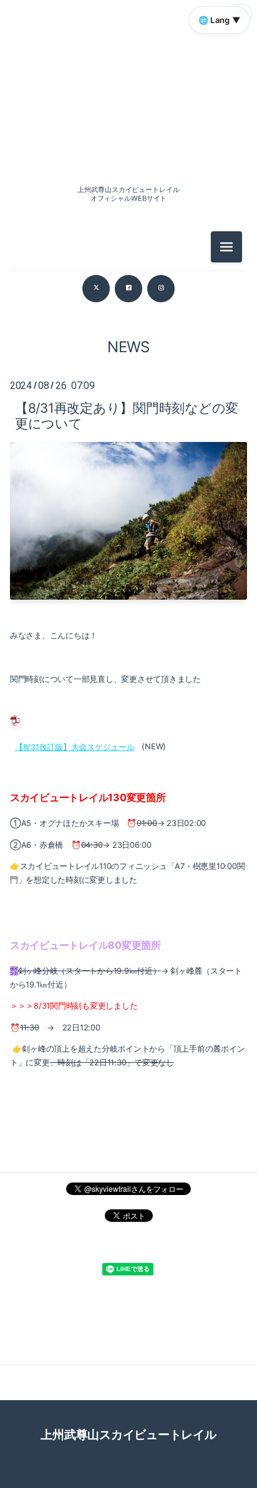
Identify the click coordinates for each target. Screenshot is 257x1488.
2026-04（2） (128, 407)
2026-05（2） (128, 379)
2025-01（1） (128, 575)
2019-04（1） (128, 659)
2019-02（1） (128, 715)
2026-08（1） (128, 140)
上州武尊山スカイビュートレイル (128, 1434)
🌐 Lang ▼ (219, 20)
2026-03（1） (128, 435)
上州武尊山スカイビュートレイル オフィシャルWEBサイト (128, 193)
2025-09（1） (128, 491)
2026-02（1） (128, 463)
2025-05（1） (128, 547)
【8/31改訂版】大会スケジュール (75, 746)
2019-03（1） (128, 687)
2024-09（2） (128, 603)
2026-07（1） (128, 323)
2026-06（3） (128, 351)
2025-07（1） (128, 519)
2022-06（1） (128, 631)
